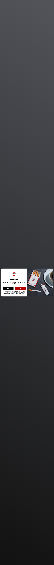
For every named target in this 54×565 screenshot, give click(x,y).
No (20, 288)
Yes (8, 288)
